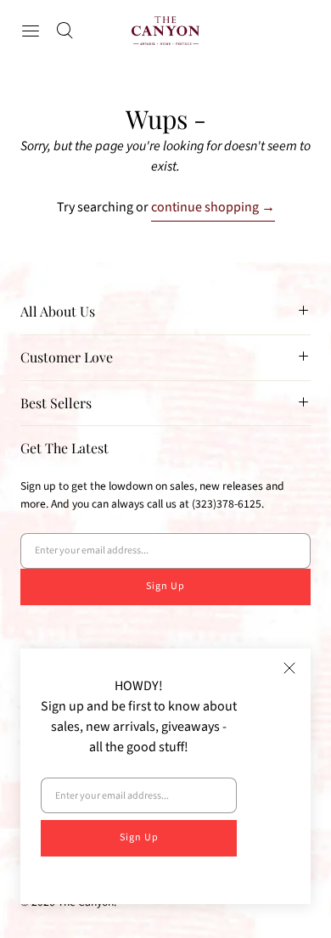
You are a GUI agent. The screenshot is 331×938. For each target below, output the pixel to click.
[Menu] (31, 30)
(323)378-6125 (226, 504)
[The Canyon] (165, 30)
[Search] (64, 30)
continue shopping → (213, 207)
